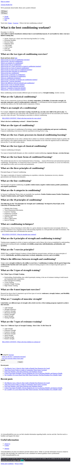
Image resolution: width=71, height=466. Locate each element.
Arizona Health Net (6, 4)
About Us (7, 444)
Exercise (6, 18)
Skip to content (5, 1)
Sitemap (6, 448)
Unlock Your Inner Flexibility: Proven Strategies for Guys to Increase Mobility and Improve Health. (33, 373)
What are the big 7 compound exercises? (14, 356)
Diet (5, 20)
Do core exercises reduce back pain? (12, 358)
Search (20, 362)
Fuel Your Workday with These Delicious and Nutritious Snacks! (23, 371)
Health (6, 16)
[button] (1, 457)
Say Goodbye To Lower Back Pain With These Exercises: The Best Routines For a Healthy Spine (33, 375)
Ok (22, 460)
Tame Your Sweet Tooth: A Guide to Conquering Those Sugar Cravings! (25, 370)
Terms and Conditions (7, 463)
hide (16, 58)
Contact (6, 445)
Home (10, 23)
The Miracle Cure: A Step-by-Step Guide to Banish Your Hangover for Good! (27, 368)
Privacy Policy (19, 463)
